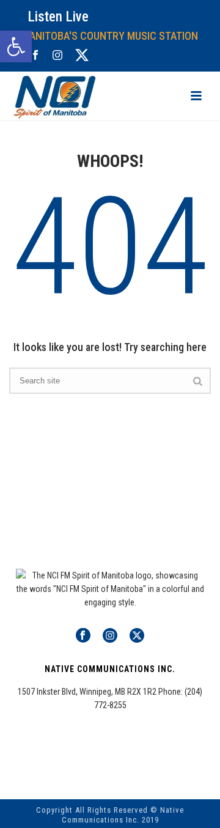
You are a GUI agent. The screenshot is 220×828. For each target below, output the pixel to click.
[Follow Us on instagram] (110, 636)
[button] (16, 46)
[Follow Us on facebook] (83, 636)
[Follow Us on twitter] (137, 636)
